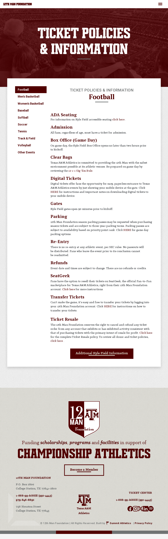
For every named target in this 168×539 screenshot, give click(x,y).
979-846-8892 (25, 500)
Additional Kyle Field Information (102, 353)
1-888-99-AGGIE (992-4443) (34, 495)
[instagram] (135, 509)
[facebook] (130, 509)
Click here (69, 289)
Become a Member (84, 470)
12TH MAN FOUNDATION (17, 4)
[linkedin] (145, 509)
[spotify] (151, 509)
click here (118, 119)
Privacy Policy (143, 523)
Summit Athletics (120, 523)
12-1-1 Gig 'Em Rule (80, 170)
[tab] (31, 89)
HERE (54, 192)
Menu (160, 2)
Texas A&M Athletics (84, 511)
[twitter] (140, 509)
